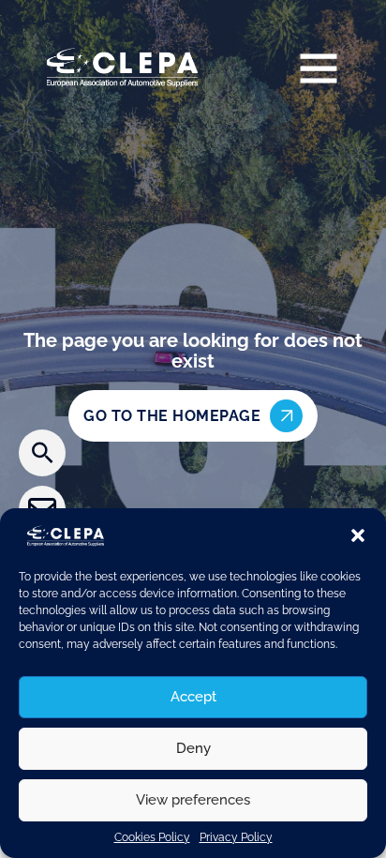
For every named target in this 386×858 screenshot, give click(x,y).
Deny (193, 748)
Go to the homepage (171, 416)
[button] (358, 535)
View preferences (193, 799)
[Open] (318, 67)
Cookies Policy (152, 837)
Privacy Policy (236, 837)
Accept (193, 696)
